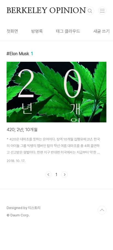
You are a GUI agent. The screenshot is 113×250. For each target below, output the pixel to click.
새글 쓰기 (101, 31)
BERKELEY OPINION (46, 11)
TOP (102, 210)
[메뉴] (102, 11)
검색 (90, 11)
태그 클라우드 (68, 31)
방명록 (37, 31)
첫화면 (12, 31)
